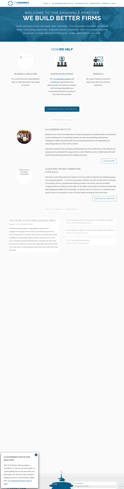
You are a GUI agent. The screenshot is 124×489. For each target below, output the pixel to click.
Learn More (109, 161)
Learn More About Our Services (62, 109)
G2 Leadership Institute (62, 79)
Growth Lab (54, 82)
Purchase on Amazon (104, 198)
